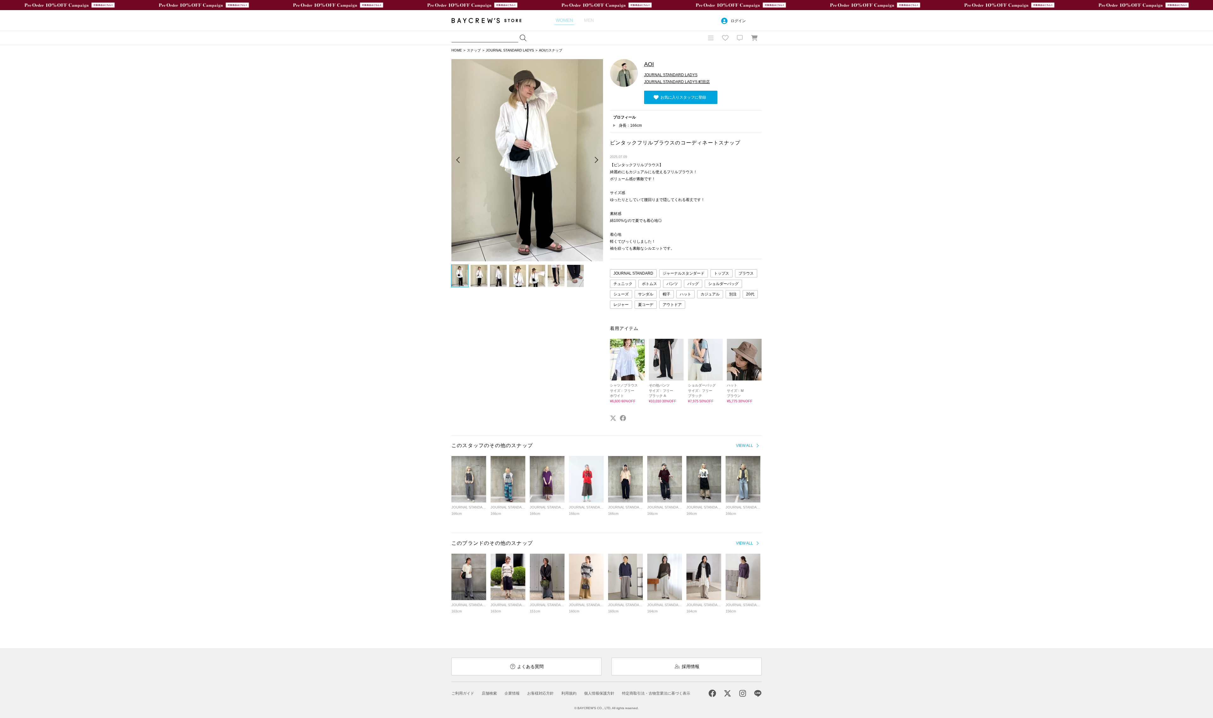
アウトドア (672, 304)
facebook (623, 418)
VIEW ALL (744, 445)
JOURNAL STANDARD (633, 273)
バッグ (693, 284)
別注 (733, 294)
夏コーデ (645, 304)
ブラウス (746, 273)
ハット (685, 294)
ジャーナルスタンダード (683, 273)
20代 (750, 294)
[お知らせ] (740, 38)
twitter (613, 418)
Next (596, 160)
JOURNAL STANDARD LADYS (510, 50)
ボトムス (649, 284)
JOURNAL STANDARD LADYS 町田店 (677, 82)
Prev (458, 160)
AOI (649, 64)
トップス (721, 273)
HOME (456, 50)
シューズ (621, 294)
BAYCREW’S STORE (490, 20)
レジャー (621, 304)
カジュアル (710, 294)
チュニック (622, 284)
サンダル (645, 294)
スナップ (474, 50)
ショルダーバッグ (723, 284)
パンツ (672, 284)
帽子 (666, 294)
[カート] (754, 38)
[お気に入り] (725, 38)
